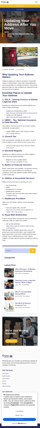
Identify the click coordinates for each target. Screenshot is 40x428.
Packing (4, 383)
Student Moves (5, 378)
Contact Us (11, 341)
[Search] (33, 250)
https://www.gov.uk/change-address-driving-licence (21, 113)
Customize (19, 411)
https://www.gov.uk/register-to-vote (16, 162)
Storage (4, 381)
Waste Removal (6, 376)
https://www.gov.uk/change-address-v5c (18, 117)
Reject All (19, 415)
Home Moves (5, 373)
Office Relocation (6, 386)
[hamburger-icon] (36, 2)
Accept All (19, 419)
